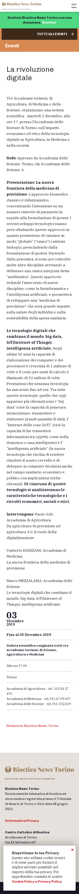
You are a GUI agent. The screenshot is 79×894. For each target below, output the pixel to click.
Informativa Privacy (22, 821)
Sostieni (49, 22)
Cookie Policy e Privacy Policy (37, 881)
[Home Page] (22, 6)
